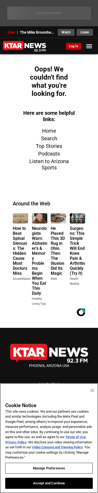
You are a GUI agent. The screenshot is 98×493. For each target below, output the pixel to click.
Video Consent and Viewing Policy (57, 447)
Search (49, 138)
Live (11, 32)
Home (49, 131)
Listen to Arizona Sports (49, 164)
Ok (92, 390)
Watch (66, 32)
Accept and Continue (49, 483)
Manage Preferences (49, 468)
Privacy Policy (16, 442)
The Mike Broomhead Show (37, 32)
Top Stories (49, 146)
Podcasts (49, 154)
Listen (84, 32)
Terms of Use (75, 437)
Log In (73, 46)
